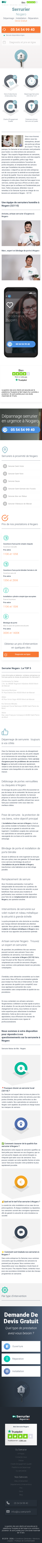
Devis (21, 1491)
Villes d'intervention (21, 1481)
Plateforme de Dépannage (21, 1467)
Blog (21, 1495)
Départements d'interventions (21, 1484)
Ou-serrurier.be (21, 1471)
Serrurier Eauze (14, 481)
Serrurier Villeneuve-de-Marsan (20, 504)
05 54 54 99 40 (23, 29)
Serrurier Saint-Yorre (15, 474)
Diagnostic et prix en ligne (22, 42)
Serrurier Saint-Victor (16, 466)
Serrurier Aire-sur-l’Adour (17, 496)
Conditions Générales (23, 1539)
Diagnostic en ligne (22, 654)
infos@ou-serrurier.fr (21, 1511)
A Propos (21, 1454)
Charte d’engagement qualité (21, 1464)
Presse (21, 1461)
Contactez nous (21, 1457)
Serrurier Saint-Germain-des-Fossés (22, 489)
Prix (21, 1488)
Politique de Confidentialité (25, 1541)
